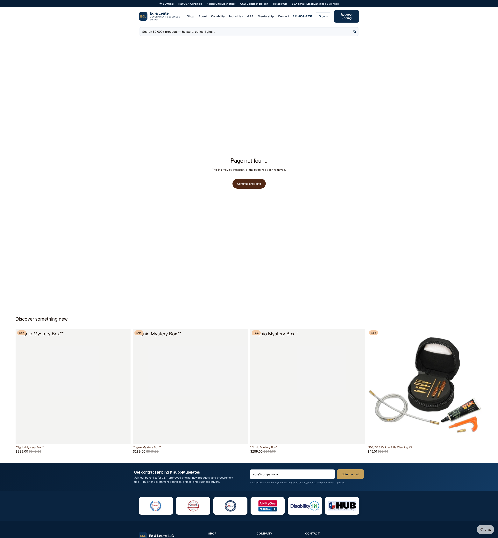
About (202, 16)
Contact (283, 16)
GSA (250, 16)
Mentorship (266, 16)
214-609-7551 (302, 16)
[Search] (354, 31)
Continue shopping (249, 183)
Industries (236, 16)
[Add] (124, 437)
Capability (218, 16)
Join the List (350, 474)
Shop (190, 16)
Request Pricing (346, 16)
